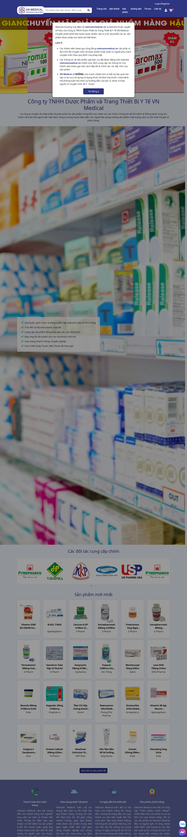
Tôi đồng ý (93, 91)
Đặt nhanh (114, 9)
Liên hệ (157, 9)
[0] (170, 10)
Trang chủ (102, 9)
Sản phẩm (125, 10)
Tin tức (147, 9)
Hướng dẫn (136, 9)
